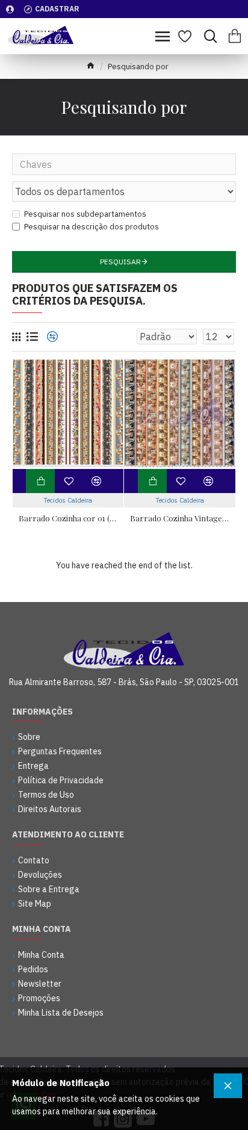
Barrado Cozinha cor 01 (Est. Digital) (68, 518)
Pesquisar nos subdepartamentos (85, 214)
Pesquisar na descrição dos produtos (91, 227)
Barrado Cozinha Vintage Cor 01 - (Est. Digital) (179, 518)
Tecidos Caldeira (67, 500)
